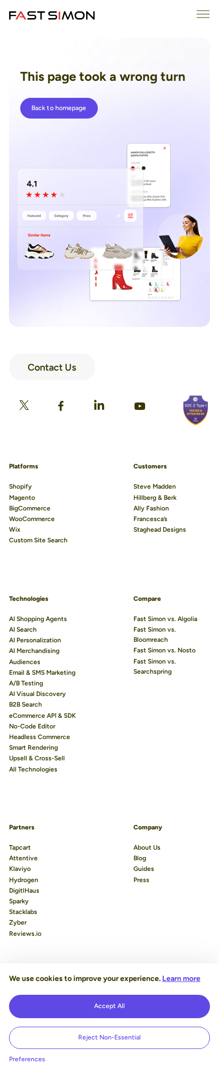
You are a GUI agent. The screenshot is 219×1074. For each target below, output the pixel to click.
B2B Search (25, 704)
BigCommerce (29, 508)
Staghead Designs (159, 529)
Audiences (24, 662)
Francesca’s (150, 519)
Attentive (23, 858)
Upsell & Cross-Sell (37, 758)
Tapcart (20, 847)
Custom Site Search (38, 540)
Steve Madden (154, 486)
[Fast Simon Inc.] (52, 14)
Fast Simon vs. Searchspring (154, 666)
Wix (14, 529)
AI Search (23, 629)
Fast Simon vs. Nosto (164, 650)
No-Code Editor (32, 726)
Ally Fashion (151, 508)
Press (141, 880)
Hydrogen (23, 880)
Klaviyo (20, 868)
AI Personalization (35, 640)
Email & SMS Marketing (42, 672)
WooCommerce (32, 519)
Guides (143, 868)
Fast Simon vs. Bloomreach (154, 634)
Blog (139, 858)
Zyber (18, 922)
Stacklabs (23, 912)
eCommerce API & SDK (42, 715)
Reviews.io (25, 933)
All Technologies (33, 769)
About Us (147, 847)
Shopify (20, 486)
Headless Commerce (39, 737)
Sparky (19, 901)
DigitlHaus (24, 890)
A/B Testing (26, 683)
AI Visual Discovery (37, 694)
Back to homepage (59, 108)
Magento (22, 497)
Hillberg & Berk (154, 497)
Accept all (109, 1006)
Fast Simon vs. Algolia (165, 619)
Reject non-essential (109, 1037)
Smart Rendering (33, 747)
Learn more (181, 978)
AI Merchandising (34, 651)
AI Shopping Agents (38, 619)
